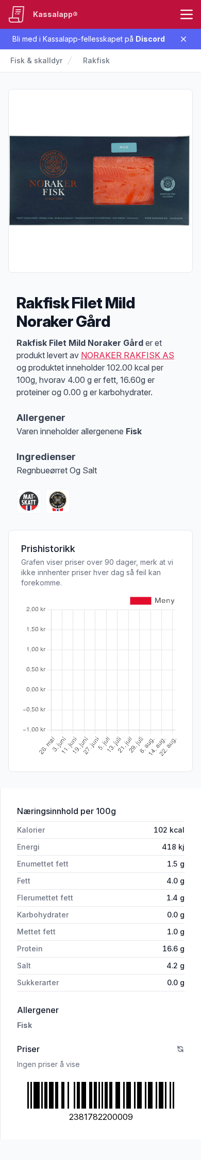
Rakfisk (96, 60)
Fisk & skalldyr (36, 60)
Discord (150, 38)
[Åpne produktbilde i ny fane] (100, 181)
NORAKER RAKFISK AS (127, 355)
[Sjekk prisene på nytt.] (180, 1049)
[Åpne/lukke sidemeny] (186, 14)
